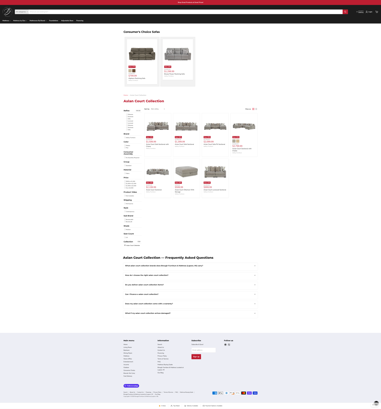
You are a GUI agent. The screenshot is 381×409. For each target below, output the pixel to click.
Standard (128, 166)
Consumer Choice (129, 370)
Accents (126, 365)
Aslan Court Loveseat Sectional (215, 190)
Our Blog (161, 373)
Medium (128, 229)
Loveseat (130, 121)
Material (127, 170)
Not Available (130, 196)
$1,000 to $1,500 (131, 183)
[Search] (345, 12)
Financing (79, 21)
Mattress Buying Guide (165, 365)
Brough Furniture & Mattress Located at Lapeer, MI (138, 394)
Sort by (146, 109)
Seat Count (129, 234)
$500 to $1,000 (130, 181)
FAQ (159, 362)
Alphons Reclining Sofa (136, 78)
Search (160, 344)
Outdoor (126, 367)
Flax (127, 148)
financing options (141, 299)
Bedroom (127, 350)
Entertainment (128, 362)
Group (126, 162)
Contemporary (130, 212)
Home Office (128, 359)
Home (126, 95)
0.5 (127, 237)
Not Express (129, 204)
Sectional (130, 117)
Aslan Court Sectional (154, 190)
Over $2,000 (129, 188)
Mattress (5, 21)
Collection (128, 242)
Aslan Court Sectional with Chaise (242, 150)
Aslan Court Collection (133, 245)
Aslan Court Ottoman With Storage (184, 191)
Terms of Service (163, 359)
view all (138, 110)
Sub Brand (128, 216)
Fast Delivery (128, 376)
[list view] (256, 109)
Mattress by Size (19, 21)
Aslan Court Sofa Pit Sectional (214, 144)
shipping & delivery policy (243, 289)
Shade (126, 226)
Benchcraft (129, 222)
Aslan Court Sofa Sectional (184, 144)
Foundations (53, 21)
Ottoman (130, 114)
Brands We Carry (129, 373)
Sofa (129, 119)
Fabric (127, 173)
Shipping (128, 200)
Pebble (128, 145)
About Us (161, 347)
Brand (126, 134)
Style (126, 208)
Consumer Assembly (128, 153)
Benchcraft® (129, 219)
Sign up (196, 356)
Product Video (130, 192)
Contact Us (161, 350)
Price (126, 178)
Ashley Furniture (133, 80)
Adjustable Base (67, 21)
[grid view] (253, 109)
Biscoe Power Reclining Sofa (174, 74)
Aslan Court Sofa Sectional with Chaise (157, 145)
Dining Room (128, 353)
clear (139, 241)
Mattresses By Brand (37, 21)
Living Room (128, 347)
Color (126, 142)
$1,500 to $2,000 (131, 186)
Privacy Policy (162, 356)
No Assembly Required (132, 158)
